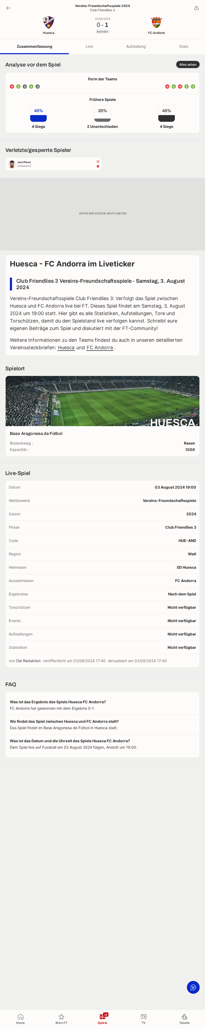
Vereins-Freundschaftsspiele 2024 (102, 5)
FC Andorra (100, 347)
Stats (183, 46)
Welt (192, 554)
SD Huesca (186, 567)
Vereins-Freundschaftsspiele (169, 500)
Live (89, 46)
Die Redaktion (28, 660)
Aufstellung (136, 46)
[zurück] (8, 8)
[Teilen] (196, 8)
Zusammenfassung (34, 46)
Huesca (66, 347)
